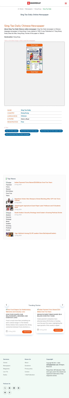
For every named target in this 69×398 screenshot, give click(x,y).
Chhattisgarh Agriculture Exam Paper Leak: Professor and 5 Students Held (37, 206)
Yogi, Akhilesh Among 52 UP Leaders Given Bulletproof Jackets (35, 233)
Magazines (6, 368)
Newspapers (29, 9)
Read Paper (34, 45)
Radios (5, 374)
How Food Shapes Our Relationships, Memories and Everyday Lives (17, 316)
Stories (5, 362)
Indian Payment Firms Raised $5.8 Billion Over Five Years (33, 182)
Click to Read (25, 119)
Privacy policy (28, 368)
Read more (27, 331)
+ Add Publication (30, 374)
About (26, 362)
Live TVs (5, 371)
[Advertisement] (34, 89)
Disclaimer (28, 365)
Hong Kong (37, 9)
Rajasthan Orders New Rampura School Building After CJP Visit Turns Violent (37, 199)
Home (21, 9)
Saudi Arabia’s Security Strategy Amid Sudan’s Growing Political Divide (38, 213)
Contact (27, 371)
